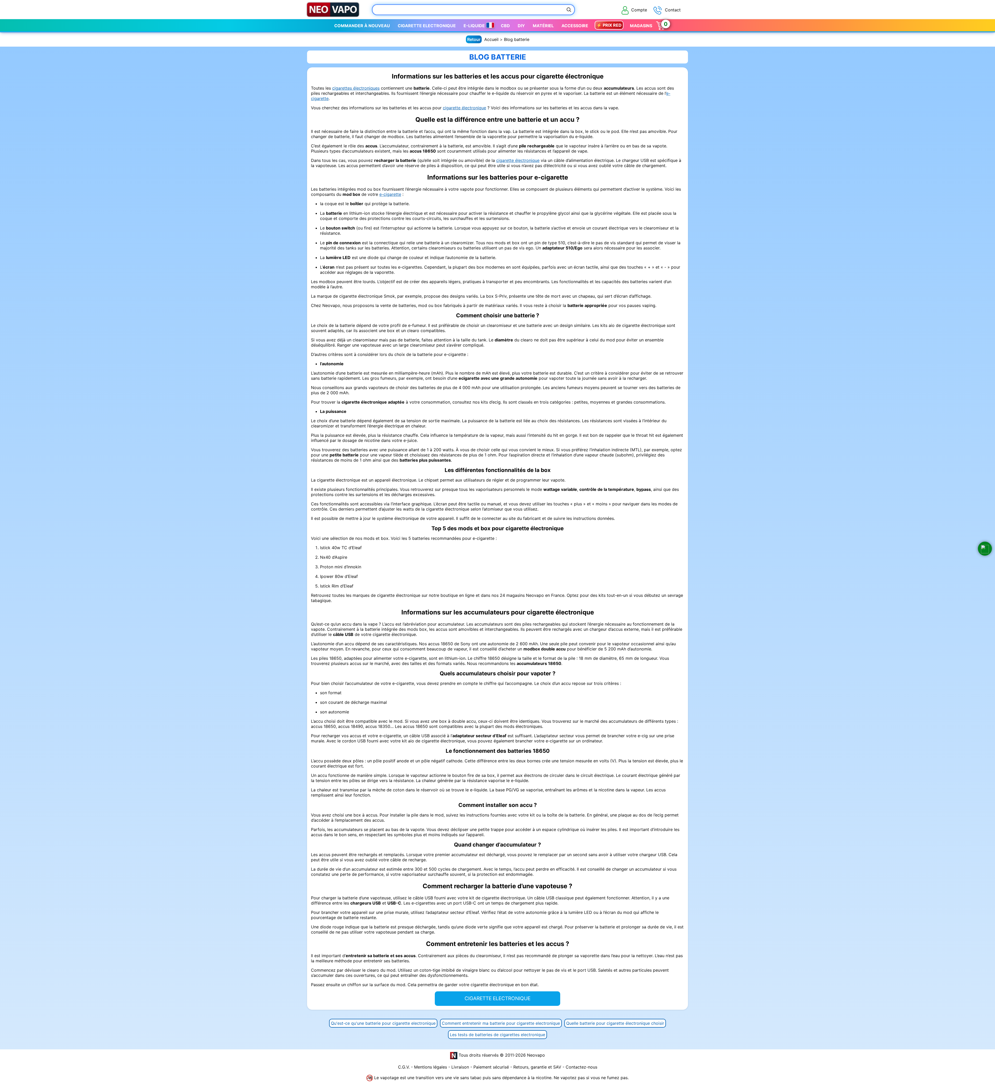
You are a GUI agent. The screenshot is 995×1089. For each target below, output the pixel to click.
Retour (473, 39)
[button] (984, 548)
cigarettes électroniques (356, 88)
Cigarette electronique (427, 25)
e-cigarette (390, 194)
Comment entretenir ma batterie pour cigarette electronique (501, 1023)
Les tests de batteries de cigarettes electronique (497, 1034)
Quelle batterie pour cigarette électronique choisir (615, 1023)
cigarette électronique (464, 107)
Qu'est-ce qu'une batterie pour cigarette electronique (383, 1023)
